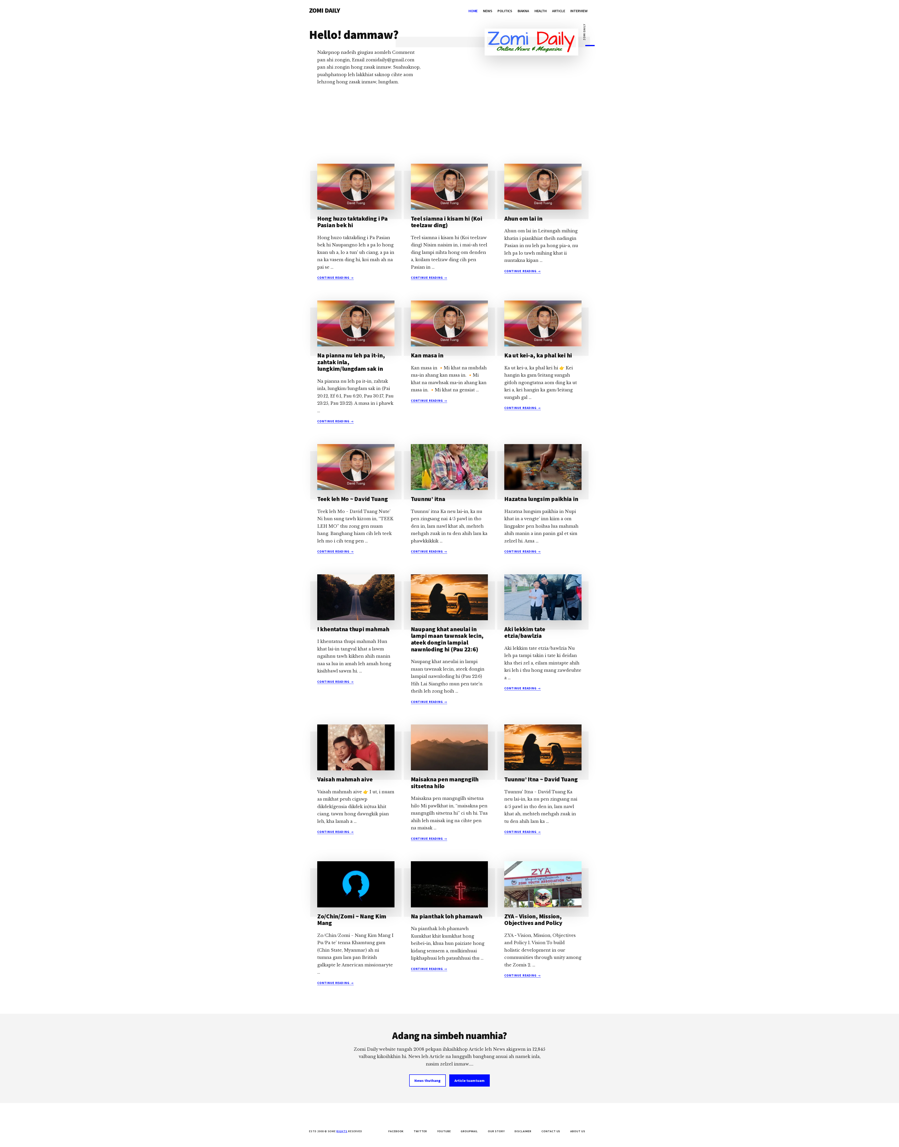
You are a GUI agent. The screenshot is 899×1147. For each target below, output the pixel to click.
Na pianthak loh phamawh (446, 916)
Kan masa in (427, 355)
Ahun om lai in (523, 218)
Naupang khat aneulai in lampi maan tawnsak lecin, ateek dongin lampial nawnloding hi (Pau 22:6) (447, 639)
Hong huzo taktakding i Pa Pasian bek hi (352, 222)
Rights (341, 1131)
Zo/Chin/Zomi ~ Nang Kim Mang (351, 919)
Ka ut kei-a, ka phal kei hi (538, 355)
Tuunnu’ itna (428, 499)
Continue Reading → (335, 278)
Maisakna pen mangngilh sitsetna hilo (445, 782)
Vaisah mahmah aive (344, 779)
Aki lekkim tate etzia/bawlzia (524, 632)
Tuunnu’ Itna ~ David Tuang (541, 779)
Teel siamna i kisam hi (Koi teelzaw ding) (446, 222)
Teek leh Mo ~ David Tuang (352, 499)
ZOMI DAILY (324, 10)
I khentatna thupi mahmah (353, 629)
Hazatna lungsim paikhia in (541, 499)
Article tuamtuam (469, 1080)
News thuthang (427, 1080)
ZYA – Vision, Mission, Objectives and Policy (533, 919)
